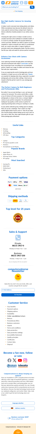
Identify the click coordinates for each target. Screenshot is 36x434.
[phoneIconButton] (18, 237)
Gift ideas (5, 135)
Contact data (11, 342)
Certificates (11, 340)
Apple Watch (6, 152)
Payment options (12, 309)
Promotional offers (13, 321)
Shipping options (12, 311)
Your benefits (11, 307)
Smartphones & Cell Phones (11, 147)
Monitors (5, 145)
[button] (21, 2)
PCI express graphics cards (10, 143)
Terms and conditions (14, 328)
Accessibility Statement (14, 335)
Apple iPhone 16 (7, 154)
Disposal (10, 344)
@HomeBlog (6, 133)
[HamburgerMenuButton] (3, 2)
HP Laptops (6, 158)
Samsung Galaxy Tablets (10, 156)
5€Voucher (18, 295)
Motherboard (7, 168)
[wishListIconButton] (25, 2)
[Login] (21, 2)
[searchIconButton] (32, 7)
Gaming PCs (6, 164)
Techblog (5, 131)
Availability (10, 314)
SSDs (4, 170)
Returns (9, 318)
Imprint (9, 325)
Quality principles (12, 337)
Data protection (12, 330)
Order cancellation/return (16, 316)
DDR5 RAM (6, 166)
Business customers (13, 323)
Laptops (5, 141)
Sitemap (5, 129)
